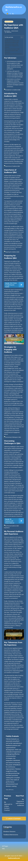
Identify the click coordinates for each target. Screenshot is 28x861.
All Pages (5, 846)
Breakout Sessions (9, 831)
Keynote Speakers (9, 21)
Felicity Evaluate (12, 736)
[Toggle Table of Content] (21, 37)
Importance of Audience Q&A (12, 42)
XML (3, 848)
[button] (9, 789)
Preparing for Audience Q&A (11, 44)
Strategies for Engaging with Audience (12, 46)
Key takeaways (10, 39)
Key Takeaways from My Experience (13, 53)
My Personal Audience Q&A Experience (11, 51)
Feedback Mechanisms (10, 834)
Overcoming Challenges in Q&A (12, 49)
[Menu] (13, 13)
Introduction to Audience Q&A (12, 40)
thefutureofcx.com (13, 8)
